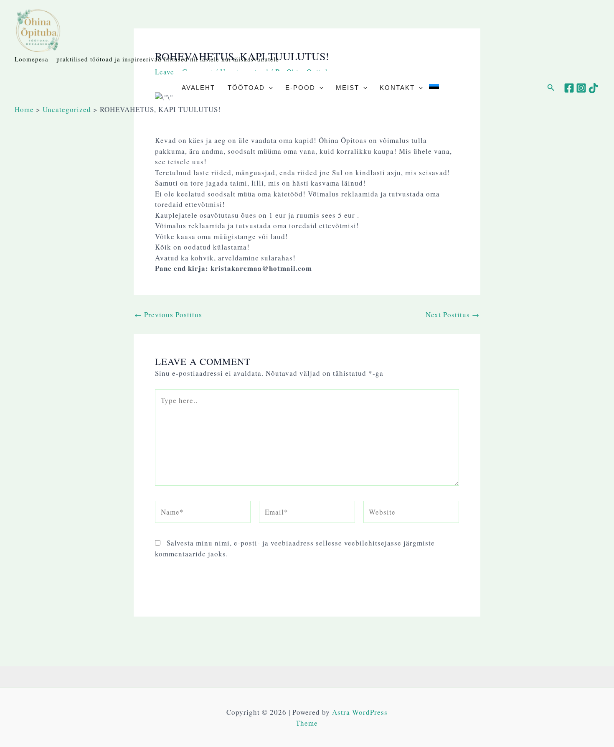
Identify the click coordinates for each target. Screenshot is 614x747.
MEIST (347, 87)
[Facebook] (569, 88)
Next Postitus (453, 314)
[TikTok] (593, 88)
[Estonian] (434, 88)
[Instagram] (581, 88)
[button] (551, 87)
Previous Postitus (168, 314)
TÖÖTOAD (246, 87)
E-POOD (300, 87)
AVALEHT (198, 87)
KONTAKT (397, 87)
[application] (269, 88)
